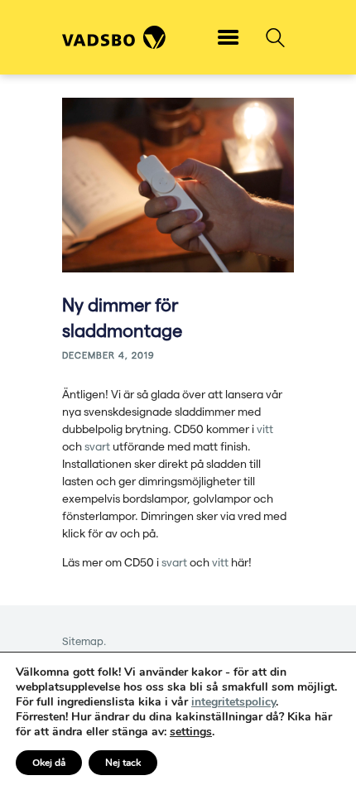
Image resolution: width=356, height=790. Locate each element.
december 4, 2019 (108, 354)
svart (97, 446)
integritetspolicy (233, 702)
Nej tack (123, 762)
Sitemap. (84, 640)
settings (191, 732)
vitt (265, 428)
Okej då (48, 762)
